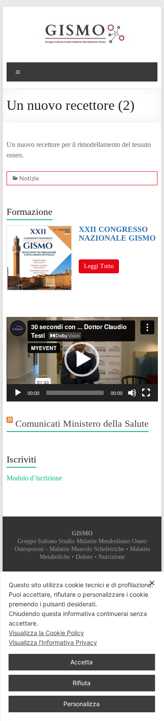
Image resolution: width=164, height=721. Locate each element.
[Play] (18, 392)
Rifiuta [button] (82, 683)
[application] (82, 359)
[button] (81, 359)
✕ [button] (152, 583)
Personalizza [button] (81, 703)
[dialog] (82, 646)
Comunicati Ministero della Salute (82, 423)
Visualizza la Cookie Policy (46, 632)
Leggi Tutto (99, 266)
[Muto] (132, 392)
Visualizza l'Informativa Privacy (53, 642)
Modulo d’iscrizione (34, 478)
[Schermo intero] (146, 392)
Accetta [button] (81, 662)
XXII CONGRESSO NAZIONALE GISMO (117, 233)
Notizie (29, 178)
